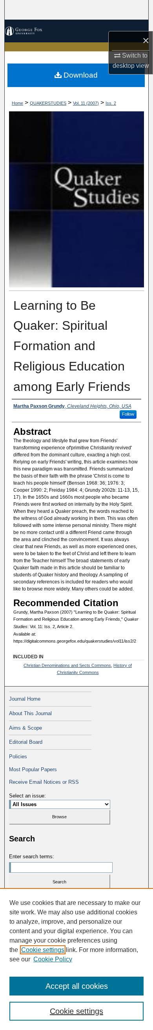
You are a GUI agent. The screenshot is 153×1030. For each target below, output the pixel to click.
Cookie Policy (52, 959)
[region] (76, 959)
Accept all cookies (77, 986)
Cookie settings (42, 949)
